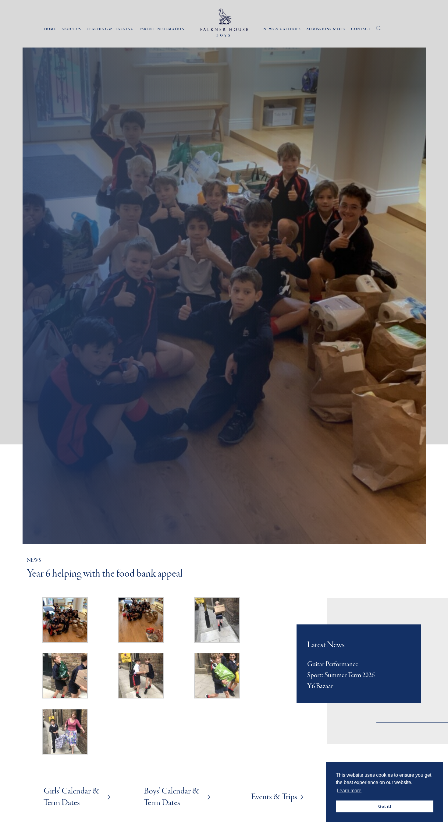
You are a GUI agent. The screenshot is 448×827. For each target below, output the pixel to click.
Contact (361, 29)
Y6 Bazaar (320, 686)
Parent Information (162, 29)
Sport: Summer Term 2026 (341, 675)
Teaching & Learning (110, 29)
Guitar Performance (332, 664)
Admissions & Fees (326, 29)
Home (50, 29)
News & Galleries (282, 29)
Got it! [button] (384, 806)
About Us (71, 29)
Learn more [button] (349, 790)
